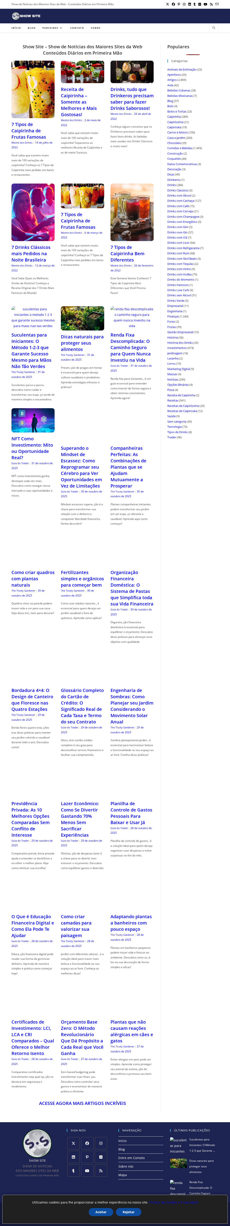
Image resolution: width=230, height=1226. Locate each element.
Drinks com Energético (182, 222)
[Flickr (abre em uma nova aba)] (199, 4)
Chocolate (174, 143)
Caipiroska (174, 127)
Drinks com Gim (177, 227)
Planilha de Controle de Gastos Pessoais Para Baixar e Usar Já (131, 812)
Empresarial (175, 306)
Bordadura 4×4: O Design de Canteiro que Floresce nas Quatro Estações (32, 699)
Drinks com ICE (177, 237)
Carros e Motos (177, 132)
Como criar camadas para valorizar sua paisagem (76, 925)
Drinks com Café (178, 206)
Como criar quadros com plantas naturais (33, 578)
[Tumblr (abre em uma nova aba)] (194, 4)
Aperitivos (174, 75)
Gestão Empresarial (180, 332)
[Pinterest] (87, 1157)
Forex (171, 321)
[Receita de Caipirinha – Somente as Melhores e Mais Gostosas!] (82, 80)
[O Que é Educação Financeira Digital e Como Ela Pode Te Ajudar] (33, 907)
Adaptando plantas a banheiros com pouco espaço (131, 922)
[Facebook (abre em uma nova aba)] (173, 4)
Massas (172, 374)
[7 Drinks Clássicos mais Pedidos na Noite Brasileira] (33, 238)
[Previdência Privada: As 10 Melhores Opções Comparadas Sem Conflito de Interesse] (33, 794)
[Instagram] (101, 1143)
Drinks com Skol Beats (182, 259)
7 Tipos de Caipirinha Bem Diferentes (127, 253)
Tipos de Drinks (177, 432)
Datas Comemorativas (182, 164)
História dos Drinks (180, 343)
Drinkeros (173, 180)
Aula (170, 85)
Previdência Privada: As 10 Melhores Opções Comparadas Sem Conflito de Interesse (30, 819)
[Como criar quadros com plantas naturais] (33, 563)
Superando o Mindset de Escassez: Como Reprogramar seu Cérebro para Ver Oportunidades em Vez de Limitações (81, 467)
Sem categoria (176, 421)
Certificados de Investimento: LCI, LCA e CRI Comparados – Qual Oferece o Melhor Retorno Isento (32, 1037)
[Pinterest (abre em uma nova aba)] (178, 4)
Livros (171, 363)
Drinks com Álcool (179, 195)
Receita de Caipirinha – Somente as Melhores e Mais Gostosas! (79, 102)
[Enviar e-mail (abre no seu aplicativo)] (216, 4)
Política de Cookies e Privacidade (173, 1202)
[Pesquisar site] (214, 28)
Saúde (171, 416)
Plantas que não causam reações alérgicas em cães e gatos (132, 1031)
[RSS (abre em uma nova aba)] (211, 4)
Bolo (170, 106)
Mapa (122, 1175)
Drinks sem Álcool (179, 295)
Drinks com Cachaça (180, 201)
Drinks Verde (175, 301)
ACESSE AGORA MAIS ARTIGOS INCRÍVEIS (82, 1103)
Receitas (172, 400)
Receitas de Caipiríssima (183, 406)
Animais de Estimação (181, 69)
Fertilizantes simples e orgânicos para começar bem (82, 578)
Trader (171, 437)
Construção (175, 153)
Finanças (173, 316)
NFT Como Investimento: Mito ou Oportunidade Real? (32, 448)
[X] (73, 1143)
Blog (170, 101)
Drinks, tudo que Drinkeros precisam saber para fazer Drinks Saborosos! (132, 98)
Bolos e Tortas (176, 111)
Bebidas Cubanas (178, 90)
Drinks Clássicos (177, 190)
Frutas (171, 327)
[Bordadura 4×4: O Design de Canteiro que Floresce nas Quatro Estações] (33, 681)
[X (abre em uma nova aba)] (167, 4)
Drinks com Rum (178, 253)
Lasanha (173, 358)
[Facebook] (87, 1143)
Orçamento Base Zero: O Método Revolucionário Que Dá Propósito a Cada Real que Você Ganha (82, 1037)
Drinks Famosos (178, 285)
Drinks (171, 185)
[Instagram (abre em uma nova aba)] (184, 4)
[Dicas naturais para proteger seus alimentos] (82, 327)
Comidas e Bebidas (179, 148)
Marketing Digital (178, 369)
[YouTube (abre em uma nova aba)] (205, 4)
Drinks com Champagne (183, 217)
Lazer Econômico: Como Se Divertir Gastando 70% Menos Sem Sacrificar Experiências (80, 819)
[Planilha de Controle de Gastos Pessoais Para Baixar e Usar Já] (132, 794)
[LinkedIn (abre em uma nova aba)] (189, 4)
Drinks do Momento (180, 279)
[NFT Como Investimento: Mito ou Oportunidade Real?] (33, 430)
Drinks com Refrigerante (183, 248)
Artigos (172, 80)
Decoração (174, 169)
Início (122, 1141)
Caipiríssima (175, 122)
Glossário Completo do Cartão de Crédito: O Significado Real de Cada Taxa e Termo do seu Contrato (82, 706)
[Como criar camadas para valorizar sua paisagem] (82, 907)
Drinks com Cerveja (180, 211)
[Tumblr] (73, 1170)
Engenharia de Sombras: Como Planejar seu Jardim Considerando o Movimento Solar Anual (132, 706)
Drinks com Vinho (179, 269)
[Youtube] (87, 1170)
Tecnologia (174, 427)
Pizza (170, 390)
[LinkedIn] (73, 1157)
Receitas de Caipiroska (182, 411)
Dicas (170, 174)
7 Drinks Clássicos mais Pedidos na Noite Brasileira (31, 253)
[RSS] (101, 1170)
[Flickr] (101, 1157)
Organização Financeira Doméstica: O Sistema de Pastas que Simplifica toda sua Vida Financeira (132, 588)
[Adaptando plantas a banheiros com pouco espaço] (132, 907)
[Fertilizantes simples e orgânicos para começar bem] (82, 563)
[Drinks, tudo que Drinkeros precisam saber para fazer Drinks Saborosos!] (132, 80)
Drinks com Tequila (180, 264)
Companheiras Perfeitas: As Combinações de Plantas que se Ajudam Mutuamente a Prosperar (128, 467)
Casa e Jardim (176, 138)
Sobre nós (125, 1166)
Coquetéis (174, 159)
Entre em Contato (131, 1158)
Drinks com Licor (178, 243)
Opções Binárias (178, 385)
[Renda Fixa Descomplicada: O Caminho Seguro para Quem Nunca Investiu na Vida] (132, 326)
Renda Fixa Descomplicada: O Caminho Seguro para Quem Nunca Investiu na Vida (131, 347)
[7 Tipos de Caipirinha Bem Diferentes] (132, 238)
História (172, 337)
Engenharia (174, 311)
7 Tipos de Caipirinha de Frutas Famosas (28, 130)
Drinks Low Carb (178, 290)
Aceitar (100, 1212)
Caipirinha (174, 117)
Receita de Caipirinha (181, 395)
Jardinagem (174, 353)
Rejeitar (129, 1212)
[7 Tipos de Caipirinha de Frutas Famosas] (33, 115)
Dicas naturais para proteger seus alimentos (82, 343)
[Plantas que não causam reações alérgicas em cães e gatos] (132, 1013)
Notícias (172, 379)
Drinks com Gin (177, 232)
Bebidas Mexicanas (180, 96)
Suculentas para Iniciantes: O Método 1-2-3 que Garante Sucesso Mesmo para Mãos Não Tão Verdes (31, 350)
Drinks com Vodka (179, 274)
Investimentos (177, 348)
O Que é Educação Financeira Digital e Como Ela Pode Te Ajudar (32, 925)
